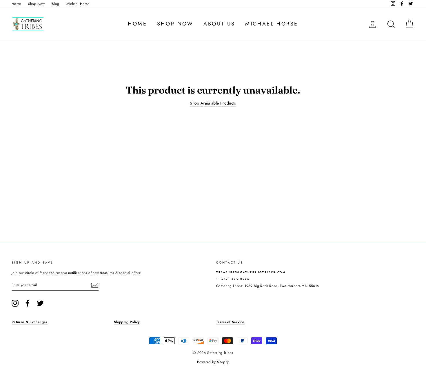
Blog (55, 3)
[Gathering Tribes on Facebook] (27, 303)
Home (16, 3)
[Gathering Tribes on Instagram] (15, 303)
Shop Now (36, 3)
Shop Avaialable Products (213, 103)
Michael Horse (271, 24)
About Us (219, 24)
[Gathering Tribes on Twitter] (40, 303)
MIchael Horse (78, 3)
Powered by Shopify (213, 362)
